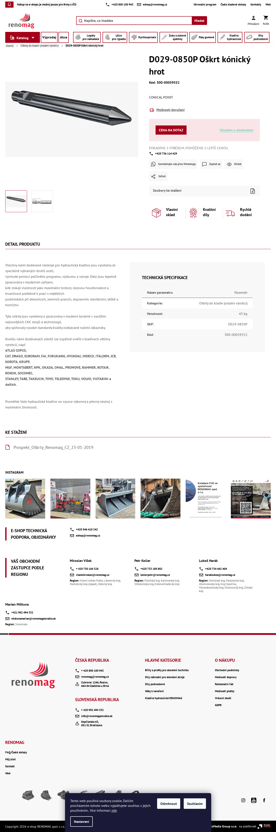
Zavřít (211, 184)
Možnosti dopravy (226, 677)
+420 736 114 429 (166, 153)
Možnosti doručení (170, 110)
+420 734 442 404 (216, 569)
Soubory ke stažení (167, 190)
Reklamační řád (224, 684)
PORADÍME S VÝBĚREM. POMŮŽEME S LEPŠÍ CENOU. (188, 148)
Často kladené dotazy (233, 4)
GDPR (218, 705)
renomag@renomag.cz (95, 677)
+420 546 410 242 (87, 529)
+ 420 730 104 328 (87, 569)
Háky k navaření (154, 691)
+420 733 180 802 (151, 569)
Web (268, 4)
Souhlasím (195, 803)
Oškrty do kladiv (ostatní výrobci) (223, 303)
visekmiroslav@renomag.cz (92, 575)
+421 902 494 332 (22, 612)
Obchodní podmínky (227, 670)
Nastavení (81, 821)
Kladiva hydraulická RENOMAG (163, 698)
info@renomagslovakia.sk (96, 716)
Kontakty (255, 4)
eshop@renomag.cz (88, 535)
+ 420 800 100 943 (92, 670)
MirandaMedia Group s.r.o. (219, 826)
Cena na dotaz (171, 130)
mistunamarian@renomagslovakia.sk (33, 618)
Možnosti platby (224, 691)
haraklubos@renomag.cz (220, 575)
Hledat (199, 20)
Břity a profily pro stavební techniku (167, 670)
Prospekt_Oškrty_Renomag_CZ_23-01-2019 (53, 447)
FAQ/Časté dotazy (16, 752)
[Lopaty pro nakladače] (28, 797)
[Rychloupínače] (63, 797)
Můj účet (10, 759)
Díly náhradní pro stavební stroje (165, 677)
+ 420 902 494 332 (92, 710)
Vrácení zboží (223, 698)
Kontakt (10, 766)
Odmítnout (168, 803)
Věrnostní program (205, 4)
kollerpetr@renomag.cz (155, 575)
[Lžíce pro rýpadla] (46, 797)
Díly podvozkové (155, 684)
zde (114, 810)
